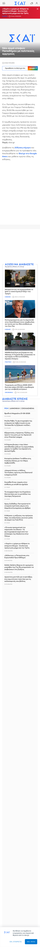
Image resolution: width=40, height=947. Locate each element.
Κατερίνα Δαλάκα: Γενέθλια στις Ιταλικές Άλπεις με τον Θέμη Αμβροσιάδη (17, 461)
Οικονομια (9, 392)
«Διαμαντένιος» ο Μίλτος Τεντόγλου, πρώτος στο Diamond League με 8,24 (18, 473)
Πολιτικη (8, 362)
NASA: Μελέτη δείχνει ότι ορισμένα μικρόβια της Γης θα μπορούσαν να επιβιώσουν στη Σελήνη (19, 567)
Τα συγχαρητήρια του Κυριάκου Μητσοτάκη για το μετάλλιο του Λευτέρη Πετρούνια (17, 494)
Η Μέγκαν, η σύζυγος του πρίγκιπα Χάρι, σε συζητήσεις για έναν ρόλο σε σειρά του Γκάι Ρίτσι (18, 518)
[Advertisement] (20, 246)
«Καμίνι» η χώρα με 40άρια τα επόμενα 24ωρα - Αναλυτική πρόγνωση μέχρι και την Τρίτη (15, 11)
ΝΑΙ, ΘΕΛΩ (31, 942)
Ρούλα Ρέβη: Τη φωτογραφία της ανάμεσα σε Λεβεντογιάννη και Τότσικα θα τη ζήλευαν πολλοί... (18, 423)
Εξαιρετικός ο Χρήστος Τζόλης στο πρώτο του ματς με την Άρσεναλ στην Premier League (19, 435)
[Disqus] (20, 194)
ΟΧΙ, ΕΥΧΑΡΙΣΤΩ (16, 942)
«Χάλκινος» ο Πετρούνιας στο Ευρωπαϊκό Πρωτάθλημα (16, 557)
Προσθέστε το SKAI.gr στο (20, 68)
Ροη (6, 408)
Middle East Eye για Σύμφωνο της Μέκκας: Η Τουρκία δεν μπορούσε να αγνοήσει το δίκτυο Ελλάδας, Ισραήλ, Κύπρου (20, 356)
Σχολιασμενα (27, 408)
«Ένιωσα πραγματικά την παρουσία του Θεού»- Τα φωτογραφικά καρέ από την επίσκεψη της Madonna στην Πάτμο (16, 532)
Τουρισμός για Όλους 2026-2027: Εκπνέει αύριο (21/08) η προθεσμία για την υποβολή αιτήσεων (19, 387)
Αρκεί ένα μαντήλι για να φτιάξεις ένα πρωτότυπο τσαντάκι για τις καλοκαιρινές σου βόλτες (18, 579)
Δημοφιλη (15, 408)
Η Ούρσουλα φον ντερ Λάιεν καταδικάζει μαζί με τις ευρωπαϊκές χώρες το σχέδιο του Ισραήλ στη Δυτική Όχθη (19, 448)
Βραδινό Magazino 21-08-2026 (17, 413)
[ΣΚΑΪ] (20, 3)
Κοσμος (8, 297)
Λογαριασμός (36, 3)
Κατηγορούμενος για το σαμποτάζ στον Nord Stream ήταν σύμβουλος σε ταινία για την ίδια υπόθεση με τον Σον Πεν (19, 323)
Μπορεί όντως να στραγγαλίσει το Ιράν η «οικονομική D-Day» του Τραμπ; (19, 292)
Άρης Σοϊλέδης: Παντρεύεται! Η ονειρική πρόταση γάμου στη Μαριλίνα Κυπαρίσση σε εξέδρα (17, 506)
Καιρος (4, 16)
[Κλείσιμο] (37, 9)
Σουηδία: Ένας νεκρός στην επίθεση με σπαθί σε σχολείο (16, 483)
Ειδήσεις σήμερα (23, 148)
